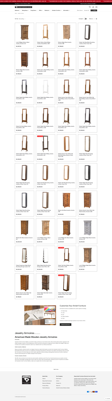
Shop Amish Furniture (47, 381)
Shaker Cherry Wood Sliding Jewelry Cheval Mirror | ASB (45, 70)
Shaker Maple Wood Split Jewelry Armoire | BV (44, 293)
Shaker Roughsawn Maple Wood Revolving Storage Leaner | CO (23, 266)
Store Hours (80, 10)
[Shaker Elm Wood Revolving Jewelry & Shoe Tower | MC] (45, 172)
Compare (81, 18)
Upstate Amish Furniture (22, 396)
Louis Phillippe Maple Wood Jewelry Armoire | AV (87, 238)
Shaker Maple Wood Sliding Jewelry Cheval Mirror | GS (87, 127)
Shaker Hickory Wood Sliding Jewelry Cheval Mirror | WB (43, 43)
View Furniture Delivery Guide (87, 3)
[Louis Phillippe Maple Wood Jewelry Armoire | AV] (87, 228)
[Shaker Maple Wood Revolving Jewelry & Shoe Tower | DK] (87, 172)
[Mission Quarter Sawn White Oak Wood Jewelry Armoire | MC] (24, 283)
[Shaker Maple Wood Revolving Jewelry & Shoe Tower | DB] (45, 200)
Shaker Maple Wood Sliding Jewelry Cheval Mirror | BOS (87, 70)
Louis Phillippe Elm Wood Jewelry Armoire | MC (65, 238)
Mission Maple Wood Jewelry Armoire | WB (64, 43)
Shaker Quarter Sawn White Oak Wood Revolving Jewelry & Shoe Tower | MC (65, 155)
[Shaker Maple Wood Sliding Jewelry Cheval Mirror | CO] (24, 144)
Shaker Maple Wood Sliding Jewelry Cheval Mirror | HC (66, 70)
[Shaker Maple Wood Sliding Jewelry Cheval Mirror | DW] (45, 87)
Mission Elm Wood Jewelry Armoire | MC (24, 238)
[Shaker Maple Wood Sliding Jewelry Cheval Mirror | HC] (66, 60)
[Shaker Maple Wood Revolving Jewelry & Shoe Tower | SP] (87, 144)
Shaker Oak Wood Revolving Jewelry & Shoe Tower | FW (66, 183)
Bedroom (17, 10)
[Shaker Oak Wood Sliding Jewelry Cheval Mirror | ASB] (66, 255)
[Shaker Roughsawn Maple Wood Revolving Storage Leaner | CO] (24, 255)
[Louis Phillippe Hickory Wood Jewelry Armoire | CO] (24, 32)
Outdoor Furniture (56, 10)
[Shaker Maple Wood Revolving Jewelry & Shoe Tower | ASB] (66, 283)
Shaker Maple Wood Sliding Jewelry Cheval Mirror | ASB (45, 127)
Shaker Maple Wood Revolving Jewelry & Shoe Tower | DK (86, 183)
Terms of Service (46, 387)
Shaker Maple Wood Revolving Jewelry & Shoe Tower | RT (23, 183)
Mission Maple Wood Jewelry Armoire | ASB (22, 70)
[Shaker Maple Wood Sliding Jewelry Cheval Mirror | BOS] (87, 60)
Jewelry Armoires (21, 13)
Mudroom (47, 10)
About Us (58, 385)
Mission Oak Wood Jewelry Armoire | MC (66, 211)
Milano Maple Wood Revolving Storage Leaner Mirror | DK (44, 266)
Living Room (33, 10)
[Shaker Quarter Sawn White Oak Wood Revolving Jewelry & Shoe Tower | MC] (66, 144)
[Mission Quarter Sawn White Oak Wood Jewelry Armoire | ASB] (87, 200)
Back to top (56, 369)
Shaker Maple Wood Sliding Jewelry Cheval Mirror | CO (24, 154)
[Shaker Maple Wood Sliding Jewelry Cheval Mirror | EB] (45, 144)
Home (16, 13)
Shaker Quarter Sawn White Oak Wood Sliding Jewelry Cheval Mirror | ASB (66, 99)
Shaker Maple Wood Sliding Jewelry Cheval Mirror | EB (45, 154)
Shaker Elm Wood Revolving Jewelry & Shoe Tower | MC (45, 183)
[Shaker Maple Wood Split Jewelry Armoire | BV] (45, 283)
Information (66, 10)
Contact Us (86, 10)
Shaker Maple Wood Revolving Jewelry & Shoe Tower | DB (44, 211)
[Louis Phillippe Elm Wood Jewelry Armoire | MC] (66, 228)
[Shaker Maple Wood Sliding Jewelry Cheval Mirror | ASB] (45, 116)
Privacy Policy (45, 385)
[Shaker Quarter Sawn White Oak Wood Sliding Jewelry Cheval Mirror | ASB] (66, 87)
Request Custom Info (65, 324)
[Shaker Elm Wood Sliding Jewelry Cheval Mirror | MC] (24, 116)
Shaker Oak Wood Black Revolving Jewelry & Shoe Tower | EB (87, 43)
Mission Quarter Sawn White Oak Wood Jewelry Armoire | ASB (86, 211)
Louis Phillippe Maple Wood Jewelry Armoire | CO (87, 266)
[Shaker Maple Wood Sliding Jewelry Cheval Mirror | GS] (87, 116)
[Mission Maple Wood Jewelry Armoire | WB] (66, 32)
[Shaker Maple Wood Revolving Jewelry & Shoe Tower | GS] (24, 200)
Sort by (16, 18)
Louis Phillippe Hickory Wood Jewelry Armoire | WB (43, 238)
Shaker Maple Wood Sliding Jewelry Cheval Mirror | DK (24, 98)
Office (40, 10)
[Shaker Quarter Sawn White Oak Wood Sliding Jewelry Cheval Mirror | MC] (87, 87)
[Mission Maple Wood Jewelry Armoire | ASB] (24, 60)
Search (43, 378)
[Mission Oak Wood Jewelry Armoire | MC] (66, 200)
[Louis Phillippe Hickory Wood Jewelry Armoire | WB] (45, 228)
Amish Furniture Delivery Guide (63, 387)
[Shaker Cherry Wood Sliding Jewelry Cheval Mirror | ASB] (45, 60)
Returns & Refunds (46, 383)
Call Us (57, 381)
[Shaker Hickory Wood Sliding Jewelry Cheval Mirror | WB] (45, 32)
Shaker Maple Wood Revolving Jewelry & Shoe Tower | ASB (65, 293)
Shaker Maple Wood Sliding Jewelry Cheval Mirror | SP (66, 127)
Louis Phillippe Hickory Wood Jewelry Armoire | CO (22, 43)
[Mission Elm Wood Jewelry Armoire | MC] (24, 228)
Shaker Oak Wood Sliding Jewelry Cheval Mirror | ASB (65, 266)
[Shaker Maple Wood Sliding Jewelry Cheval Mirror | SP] (66, 116)
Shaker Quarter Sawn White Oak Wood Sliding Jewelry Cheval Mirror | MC (87, 99)
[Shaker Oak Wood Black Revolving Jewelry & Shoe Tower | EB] (87, 32)
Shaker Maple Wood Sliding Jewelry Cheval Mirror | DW (45, 98)
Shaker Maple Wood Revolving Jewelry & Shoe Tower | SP (86, 154)
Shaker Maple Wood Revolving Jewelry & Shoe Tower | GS (23, 211)
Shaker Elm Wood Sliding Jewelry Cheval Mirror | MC (23, 127)
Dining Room (25, 10)
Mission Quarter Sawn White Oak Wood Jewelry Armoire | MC (23, 293)
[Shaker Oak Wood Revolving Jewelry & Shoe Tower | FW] (66, 172)
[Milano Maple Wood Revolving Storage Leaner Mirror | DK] (45, 255)
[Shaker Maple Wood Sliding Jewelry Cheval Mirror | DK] (24, 87)
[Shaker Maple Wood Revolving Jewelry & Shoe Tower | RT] (24, 172)
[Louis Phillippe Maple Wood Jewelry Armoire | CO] (87, 255)
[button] (96, 7)
